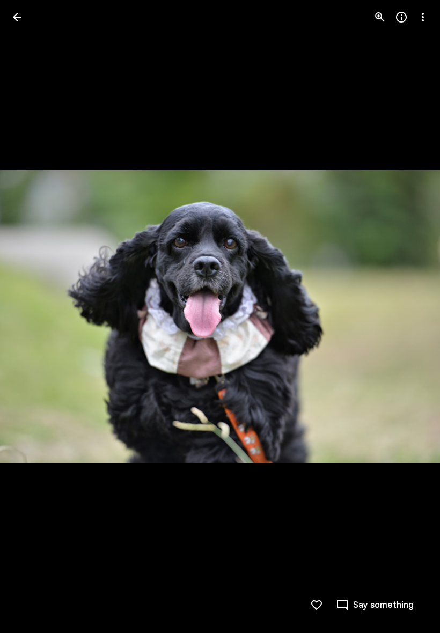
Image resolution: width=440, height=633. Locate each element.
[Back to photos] (17, 17)
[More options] (423, 17)
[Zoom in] (380, 17)
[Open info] (401, 17)
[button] (30, 316)
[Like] (316, 605)
